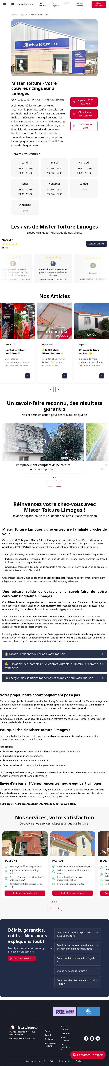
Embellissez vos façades (72, 893)
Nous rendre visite (85, 126)
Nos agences (56, 4)
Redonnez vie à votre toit (25, 893)
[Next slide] (59, 483)
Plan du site (65, 1061)
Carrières (68, 3)
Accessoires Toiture (50, 1044)
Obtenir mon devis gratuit (85, 114)
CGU (52, 1061)
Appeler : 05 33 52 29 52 (85, 102)
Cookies (79, 1061)
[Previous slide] (50, 483)
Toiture (48, 1031)
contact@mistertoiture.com (22, 1038)
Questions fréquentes (80, 4)
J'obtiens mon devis (99, 4)
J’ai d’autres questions (21, 958)
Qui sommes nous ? (35, 1061)
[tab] (53, 477)
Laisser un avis (96, 243)
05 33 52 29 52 (22, 99)
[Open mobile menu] (4, 4)
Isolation (49, 1039)
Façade (48, 1035)
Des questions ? (65, 1047)
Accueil (14, 14)
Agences (24, 14)
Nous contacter (65, 1039)
